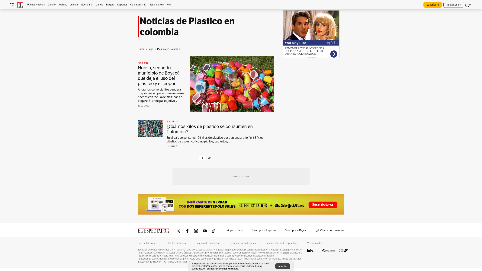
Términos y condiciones (243, 243)
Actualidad (172, 121)
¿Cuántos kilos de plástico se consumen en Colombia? (209, 129)
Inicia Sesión (454, 4)
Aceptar (282, 266)
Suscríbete (432, 4)
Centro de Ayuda (177, 243)
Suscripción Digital (295, 230)
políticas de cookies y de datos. (223, 268)
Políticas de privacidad (208, 243)
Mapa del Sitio (235, 230)
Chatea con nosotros (332, 230)
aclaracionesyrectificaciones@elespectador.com (250, 255)
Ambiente (143, 62)
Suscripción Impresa (264, 230)
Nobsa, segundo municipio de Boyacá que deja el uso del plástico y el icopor (159, 75)
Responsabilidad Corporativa (281, 243)
